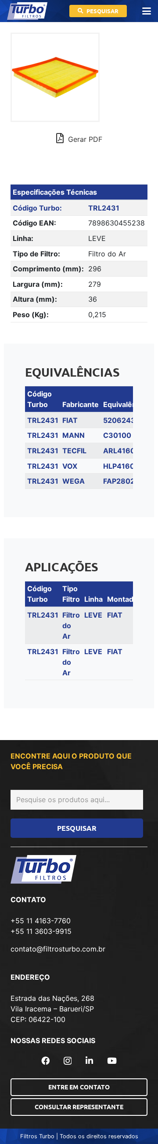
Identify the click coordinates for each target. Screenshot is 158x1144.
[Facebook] (45, 1060)
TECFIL (74, 450)
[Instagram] (68, 1061)
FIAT (70, 420)
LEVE (93, 615)
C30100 (117, 435)
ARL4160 (119, 450)
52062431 (121, 420)
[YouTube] (112, 1060)
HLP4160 (119, 466)
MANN (73, 435)
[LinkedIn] (89, 1060)
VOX (69, 466)
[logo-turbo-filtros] (27, 11)
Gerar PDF (84, 139)
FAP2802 (119, 481)
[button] (146, 11)
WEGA (73, 481)
